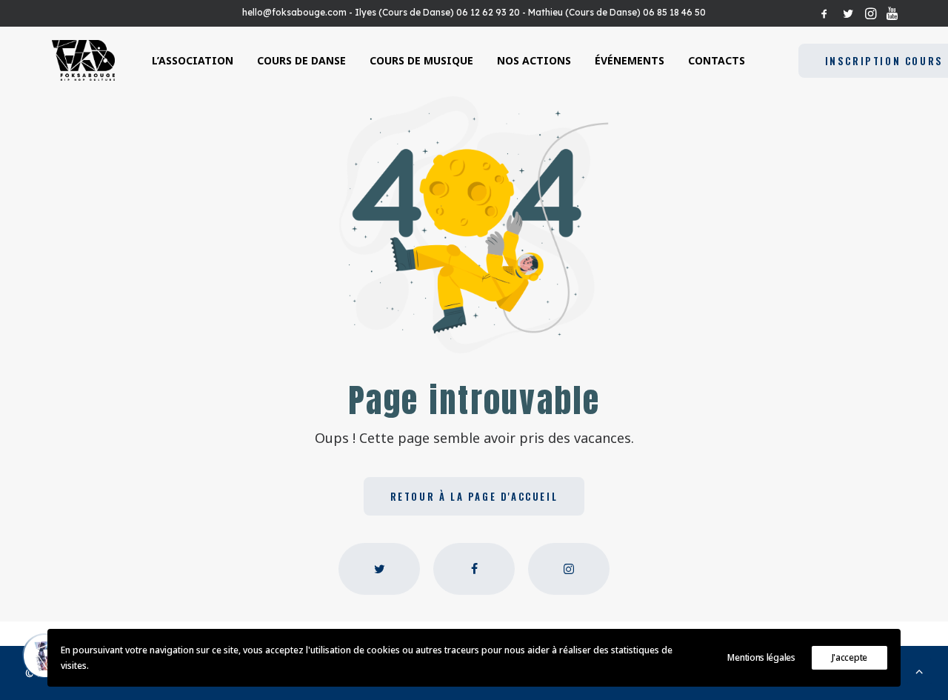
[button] (824, 13)
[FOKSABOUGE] (83, 60)
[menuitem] (824, 13)
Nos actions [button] (534, 60)
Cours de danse (301, 60)
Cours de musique (421, 60)
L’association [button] (192, 60)
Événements (629, 60)
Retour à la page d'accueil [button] (474, 496)
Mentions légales (761, 657)
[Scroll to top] (919, 669)
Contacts (716, 60)
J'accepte (849, 657)
